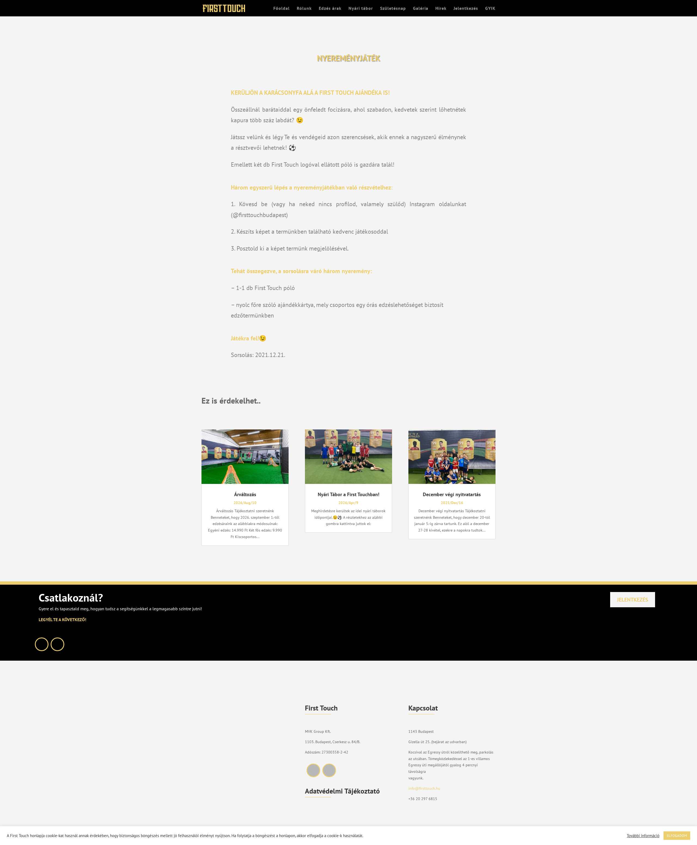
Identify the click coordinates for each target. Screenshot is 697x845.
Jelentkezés (466, 8)
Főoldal (281, 8)
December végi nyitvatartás (452, 494)
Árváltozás (245, 494)
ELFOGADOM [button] (677, 835)
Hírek (441, 8)
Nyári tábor (360, 8)
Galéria (420, 8)
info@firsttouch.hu (424, 788)
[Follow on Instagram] (57, 644)
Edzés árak (330, 8)
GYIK (490, 8)
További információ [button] (643, 835)
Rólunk (304, 8)
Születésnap (393, 8)
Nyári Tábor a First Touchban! (348, 494)
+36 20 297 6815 (422, 798)
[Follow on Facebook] (41, 644)
